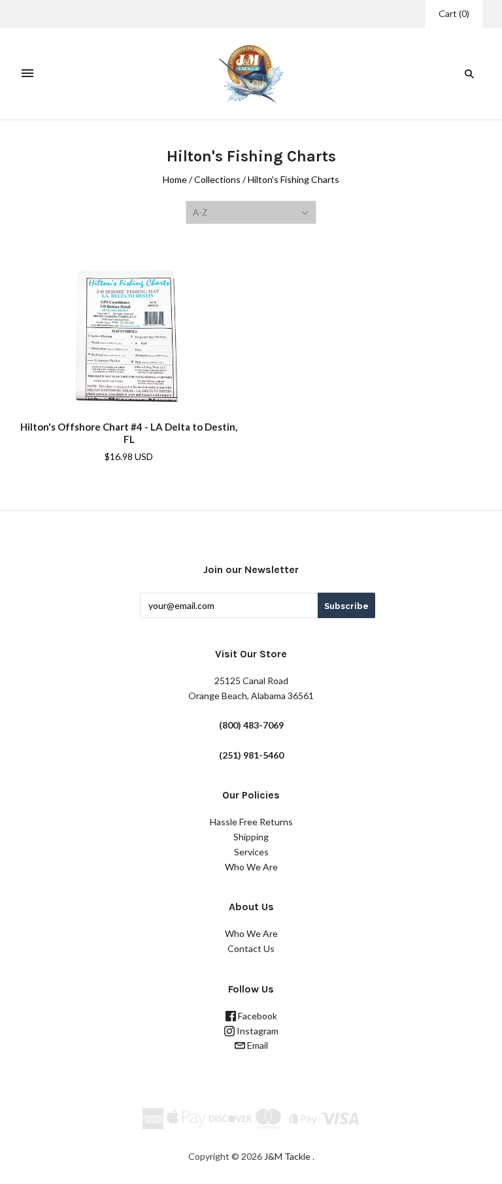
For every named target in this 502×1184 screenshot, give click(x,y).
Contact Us (251, 948)
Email (256, 1045)
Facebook (256, 1015)
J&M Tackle (287, 1156)
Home (175, 179)
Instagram (256, 1030)
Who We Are (251, 866)
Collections (217, 179)
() (454, 13)
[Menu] (27, 74)
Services (251, 851)
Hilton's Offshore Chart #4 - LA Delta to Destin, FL (128, 433)
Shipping (251, 836)
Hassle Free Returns (251, 821)
